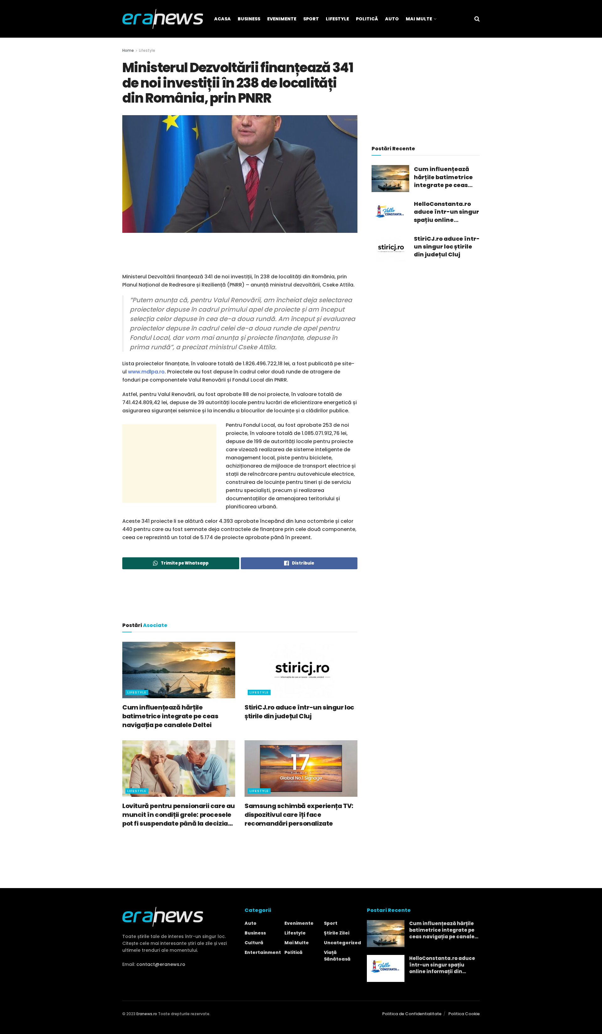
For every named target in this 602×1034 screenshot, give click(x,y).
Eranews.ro (146, 1013)
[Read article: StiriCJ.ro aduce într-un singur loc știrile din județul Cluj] (301, 670)
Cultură (254, 943)
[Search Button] (477, 19)
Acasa (222, 19)
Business (249, 19)
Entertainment (263, 952)
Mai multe (296, 943)
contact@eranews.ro (160, 964)
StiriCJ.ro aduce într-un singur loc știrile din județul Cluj (299, 712)
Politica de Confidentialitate (411, 1014)
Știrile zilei (336, 933)
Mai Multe (419, 19)
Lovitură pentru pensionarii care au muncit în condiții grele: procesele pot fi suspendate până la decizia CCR (178, 814)
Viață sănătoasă (337, 955)
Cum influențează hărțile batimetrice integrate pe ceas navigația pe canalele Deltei (170, 716)
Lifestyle (337, 19)
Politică (367, 19)
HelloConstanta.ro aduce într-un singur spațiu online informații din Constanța (446, 212)
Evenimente (281, 19)
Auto (392, 19)
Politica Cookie (464, 1014)
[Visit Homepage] (162, 19)
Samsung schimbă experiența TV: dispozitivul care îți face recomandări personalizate (299, 814)
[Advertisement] (240, 256)
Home (128, 50)
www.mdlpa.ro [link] (146, 371)
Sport (311, 19)
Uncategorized (342, 943)
